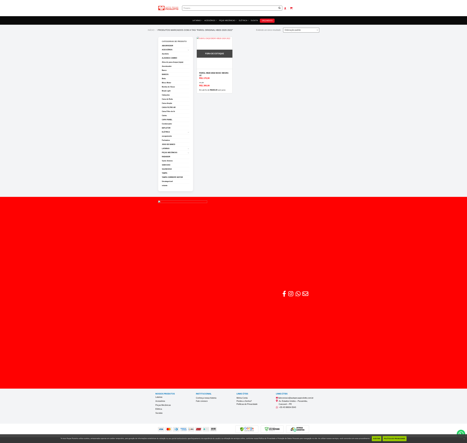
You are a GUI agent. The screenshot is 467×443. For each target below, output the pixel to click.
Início (151, 30)
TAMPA (164, 173)
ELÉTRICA (243, 20)
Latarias (158, 397)
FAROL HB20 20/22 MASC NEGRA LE (213, 74)
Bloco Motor (166, 83)
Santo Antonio (167, 161)
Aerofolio (165, 54)
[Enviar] (279, 8)
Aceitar (376, 438)
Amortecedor (167, 66)
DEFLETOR (166, 128)
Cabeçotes (166, 95)
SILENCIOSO (167, 169)
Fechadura (166, 140)
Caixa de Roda (167, 99)
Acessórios (160, 401)
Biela (164, 78)
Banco (164, 70)
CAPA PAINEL (167, 120)
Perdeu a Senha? (244, 401)
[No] (464, 439)
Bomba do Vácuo (168, 87)
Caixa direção (167, 103)
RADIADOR (166, 157)
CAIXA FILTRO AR (168, 107)
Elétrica (158, 409)
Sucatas (158, 413)
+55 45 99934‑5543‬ (287, 407)
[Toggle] (188, 49)
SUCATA (254, 20)
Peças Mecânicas (163, 405)
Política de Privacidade (394, 438)
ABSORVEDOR (167, 46)
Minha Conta (242, 398)
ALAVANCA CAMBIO (169, 58)
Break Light (166, 91)
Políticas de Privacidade (247, 404)
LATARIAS (196, 20)
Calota (164, 115)
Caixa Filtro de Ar (168, 111)
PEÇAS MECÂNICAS (227, 20)
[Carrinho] (291, 8)
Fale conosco (202, 401)
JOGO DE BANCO (168, 144)
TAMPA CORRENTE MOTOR (172, 177)
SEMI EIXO (166, 165)
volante (164, 185)
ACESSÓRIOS (209, 20)
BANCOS (165, 74)
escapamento (167, 136)
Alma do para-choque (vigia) (172, 62)
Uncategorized (167, 181)
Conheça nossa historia (206, 398)
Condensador (167, 124)
